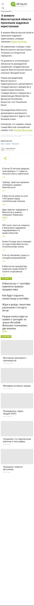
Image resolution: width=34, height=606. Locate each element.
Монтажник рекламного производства (14, 359)
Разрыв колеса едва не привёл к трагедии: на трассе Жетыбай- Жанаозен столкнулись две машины (15, 322)
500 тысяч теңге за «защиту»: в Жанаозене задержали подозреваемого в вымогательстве (16, 229)
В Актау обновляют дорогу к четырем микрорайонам (15, 256)
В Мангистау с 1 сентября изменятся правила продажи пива (16, 286)
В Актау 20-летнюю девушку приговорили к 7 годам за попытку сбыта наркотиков (15, 171)
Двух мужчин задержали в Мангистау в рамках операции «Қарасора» (15, 212)
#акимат (8, 144)
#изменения (15, 144)
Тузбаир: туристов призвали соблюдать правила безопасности (15, 185)
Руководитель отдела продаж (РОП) (13, 412)
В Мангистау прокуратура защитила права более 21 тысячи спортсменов (14, 269)
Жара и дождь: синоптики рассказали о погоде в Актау (16, 307)
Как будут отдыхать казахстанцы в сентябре (15, 297)
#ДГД (2, 144)
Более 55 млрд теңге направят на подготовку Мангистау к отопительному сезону (17, 244)
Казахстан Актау (18, 41)
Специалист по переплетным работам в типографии (17, 440)
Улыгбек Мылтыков (22, 130)
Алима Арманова (10, 148)
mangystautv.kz (6, 141)
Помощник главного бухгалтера (13, 468)
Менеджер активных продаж (17, 385)
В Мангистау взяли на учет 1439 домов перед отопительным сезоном (15, 198)
